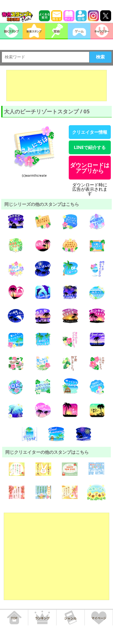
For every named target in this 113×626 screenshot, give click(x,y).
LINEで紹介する (90, 147)
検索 (100, 56)
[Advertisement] (56, 85)
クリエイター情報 (89, 132)
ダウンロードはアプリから (90, 167)
